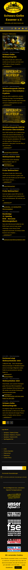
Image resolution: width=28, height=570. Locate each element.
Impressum (7, 455)
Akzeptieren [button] (18, 567)
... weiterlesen (6, 66)
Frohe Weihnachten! (10, 170)
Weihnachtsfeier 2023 (11, 381)
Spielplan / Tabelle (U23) (10, 437)
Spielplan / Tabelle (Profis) (11, 432)
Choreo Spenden (8, 451)
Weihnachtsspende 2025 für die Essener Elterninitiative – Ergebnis (13, 91)
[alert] (14, 477)
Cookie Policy (7, 457)
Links (5, 449)
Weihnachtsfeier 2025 (11, 157)
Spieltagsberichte (8, 439)
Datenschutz (7, 453)
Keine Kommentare (14, 52)
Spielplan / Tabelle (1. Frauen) (12, 434)
